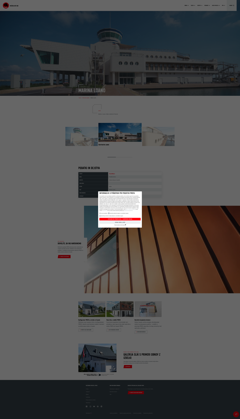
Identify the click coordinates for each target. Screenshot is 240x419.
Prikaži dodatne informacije (119, 224)
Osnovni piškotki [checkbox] (104, 213)
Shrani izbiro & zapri (120, 222)
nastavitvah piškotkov (128, 210)
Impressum (104, 210)
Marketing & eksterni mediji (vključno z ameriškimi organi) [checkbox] (112, 215)
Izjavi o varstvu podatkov (130, 209)
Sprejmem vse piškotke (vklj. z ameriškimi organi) (120, 219)
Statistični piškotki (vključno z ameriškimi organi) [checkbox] (119, 213)
